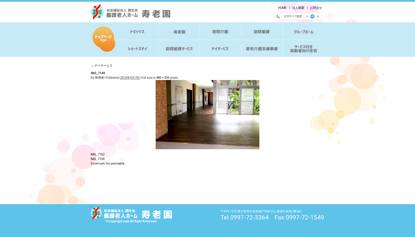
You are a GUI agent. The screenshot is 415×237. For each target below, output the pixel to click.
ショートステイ (137, 48)
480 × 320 (162, 77)
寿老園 (179, 32)
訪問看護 (262, 32)
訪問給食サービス (179, 48)
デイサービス (220, 48)
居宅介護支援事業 (262, 48)
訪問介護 (220, 32)
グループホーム (303, 32)
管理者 (99, 77)
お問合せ (316, 8)
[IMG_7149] (207, 114)
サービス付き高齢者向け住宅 (303, 48)
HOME (282, 8)
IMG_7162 (98, 154)
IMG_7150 (98, 159)
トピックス (137, 32)
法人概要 (298, 8)
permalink (117, 163)
